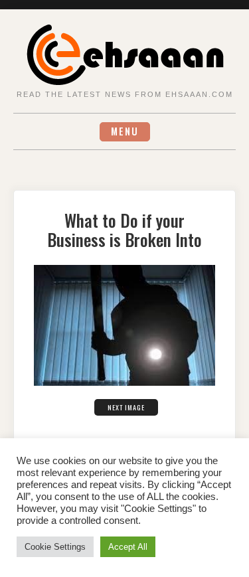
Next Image (126, 407)
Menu (125, 131)
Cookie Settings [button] (55, 547)
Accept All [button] (127, 547)
